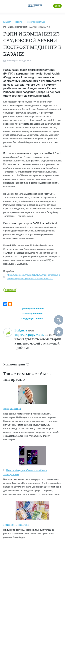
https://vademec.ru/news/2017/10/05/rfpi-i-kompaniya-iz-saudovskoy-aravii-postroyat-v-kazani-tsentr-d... (34, 277)
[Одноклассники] (10, 304)
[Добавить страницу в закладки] (58, 331)
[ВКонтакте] (5, 304)
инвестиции (10, 290)
